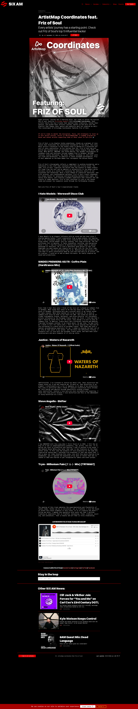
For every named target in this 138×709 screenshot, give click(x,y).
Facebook (91, 568)
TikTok (84, 568)
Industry (105, 4)
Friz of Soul (41, 562)
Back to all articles (28, 656)
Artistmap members (62, 121)
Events (121, 4)
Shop (115, 4)
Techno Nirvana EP (49, 562)
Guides (96, 4)
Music (87, 4)
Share (75, 35)
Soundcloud (67, 568)
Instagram (77, 568)
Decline (100, 706)
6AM (45, 35)
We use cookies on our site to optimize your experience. (55, 706)
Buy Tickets (130, 4)
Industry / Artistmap (44, 12)
